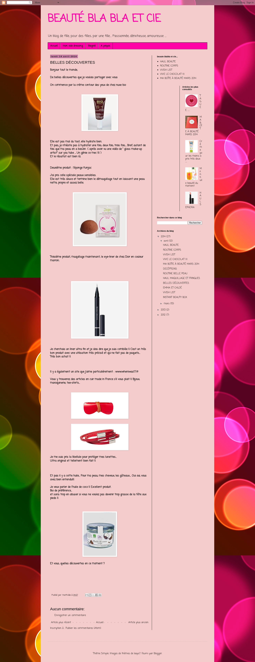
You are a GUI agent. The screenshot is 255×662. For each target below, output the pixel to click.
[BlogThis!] (90, 595)
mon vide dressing (73, 46)
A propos (105, 46)
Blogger (158, 653)
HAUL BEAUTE (168, 62)
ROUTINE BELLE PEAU (175, 273)
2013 (163, 310)
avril (166, 241)
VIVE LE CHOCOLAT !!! (172, 74)
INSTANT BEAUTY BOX (175, 297)
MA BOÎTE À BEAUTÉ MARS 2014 (178, 78)
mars (167, 303)
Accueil (54, 46)
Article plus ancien (138, 622)
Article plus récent (61, 622)
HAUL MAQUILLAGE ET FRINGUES (181, 278)
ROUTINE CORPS (169, 66)
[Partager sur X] (93, 595)
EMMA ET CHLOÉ (172, 288)
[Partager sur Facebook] (96, 595)
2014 (163, 236)
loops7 (137, 653)
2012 (163, 315)
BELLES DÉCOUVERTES (176, 283)
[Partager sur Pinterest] (100, 595)
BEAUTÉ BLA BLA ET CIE (104, 19)
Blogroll (92, 46)
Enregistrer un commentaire (70, 615)
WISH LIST (166, 70)
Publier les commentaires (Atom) (83, 628)
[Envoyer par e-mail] (86, 595)
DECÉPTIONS (170, 269)
